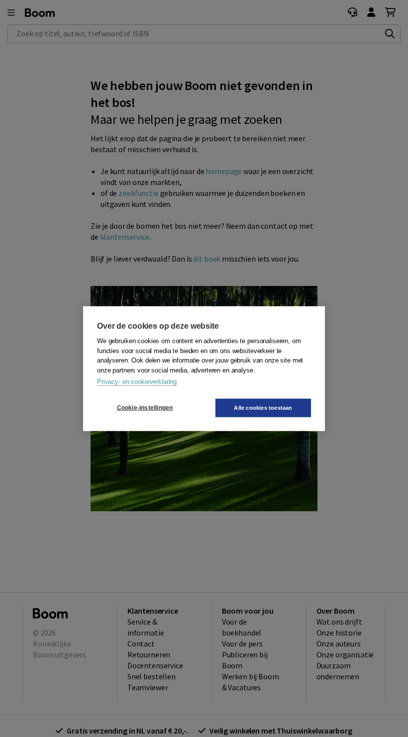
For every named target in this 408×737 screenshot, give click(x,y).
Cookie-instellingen (145, 407)
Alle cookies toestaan (263, 407)
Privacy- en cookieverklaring (137, 381)
